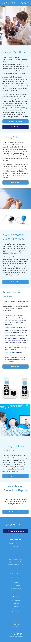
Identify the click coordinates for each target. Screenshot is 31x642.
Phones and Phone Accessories (14, 335)
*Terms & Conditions (15, 588)
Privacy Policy (15, 611)
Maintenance (15, 580)
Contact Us (15, 620)
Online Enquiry (15, 624)
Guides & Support (15, 573)
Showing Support (15, 577)
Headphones (8, 315)
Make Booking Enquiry (15, 121)
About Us (15, 596)
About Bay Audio (15, 600)
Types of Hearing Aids (15, 561)
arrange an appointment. (10, 471)
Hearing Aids (15, 555)
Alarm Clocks (9, 352)
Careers (15, 606)
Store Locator (15, 609)
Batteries (15, 582)
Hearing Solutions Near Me (15, 476)
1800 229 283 (15, 627)
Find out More (15, 182)
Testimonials (15, 603)
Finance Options (15, 585)
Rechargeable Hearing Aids (15, 564)
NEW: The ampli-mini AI (15, 559)
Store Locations (16, 126)
